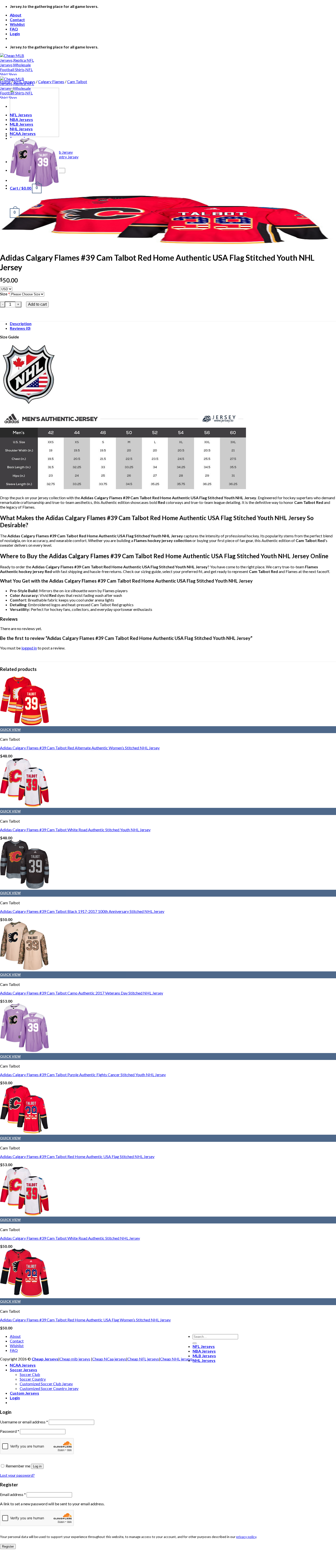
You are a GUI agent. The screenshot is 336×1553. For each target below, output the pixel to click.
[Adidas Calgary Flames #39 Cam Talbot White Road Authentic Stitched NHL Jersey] (24, 1214)
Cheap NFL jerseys (143, 1359)
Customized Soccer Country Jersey (49, 1388)
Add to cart (37, 304)
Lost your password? (17, 1475)
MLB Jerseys (204, 1355)
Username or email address (24, 1421)
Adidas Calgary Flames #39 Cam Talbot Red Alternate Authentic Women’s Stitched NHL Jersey (80, 747)
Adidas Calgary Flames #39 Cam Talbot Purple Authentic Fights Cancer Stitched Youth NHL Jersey (83, 1074)
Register (8, 1546)
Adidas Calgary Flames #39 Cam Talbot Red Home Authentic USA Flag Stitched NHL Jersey (77, 1156)
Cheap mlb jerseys (75, 1359)
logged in (29, 648)
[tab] (173, 323)
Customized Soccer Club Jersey (46, 1383)
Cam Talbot (77, 81)
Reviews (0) (20, 328)
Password (9, 1431)
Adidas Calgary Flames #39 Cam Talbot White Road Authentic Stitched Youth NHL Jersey (75, 829)
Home (5, 81)
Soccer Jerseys (23, 1369)
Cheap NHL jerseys (176, 1359)
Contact (17, 19)
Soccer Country (33, 1379)
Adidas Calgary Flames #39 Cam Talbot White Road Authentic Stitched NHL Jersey (70, 1238)
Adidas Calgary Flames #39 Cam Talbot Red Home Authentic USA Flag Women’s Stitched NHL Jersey (85, 1319)
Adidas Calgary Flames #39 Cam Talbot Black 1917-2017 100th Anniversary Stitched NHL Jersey (82, 911)
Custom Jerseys (24, 1393)
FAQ (14, 29)
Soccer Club (30, 1374)
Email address (13, 1494)
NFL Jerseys (204, 1346)
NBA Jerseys (204, 1351)
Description (20, 323)
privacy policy (246, 1537)
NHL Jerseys (24, 81)
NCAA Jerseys (23, 1365)
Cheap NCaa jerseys (109, 1359)
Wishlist (17, 24)
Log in (37, 1466)
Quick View (10, 730)
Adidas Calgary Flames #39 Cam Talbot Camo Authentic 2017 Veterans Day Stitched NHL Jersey (81, 993)
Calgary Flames (51, 81)
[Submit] (195, 1343)
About (15, 15)
